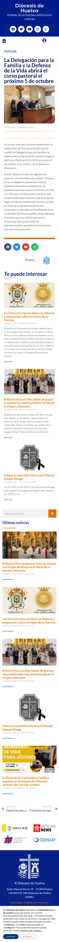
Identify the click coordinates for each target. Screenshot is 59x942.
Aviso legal (16, 902)
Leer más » (8, 361)
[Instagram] (37, 29)
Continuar (10, 936)
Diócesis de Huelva (29, 8)
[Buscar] (52, 513)
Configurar (28, 936)
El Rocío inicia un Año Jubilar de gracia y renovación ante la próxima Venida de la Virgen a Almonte (29, 402)
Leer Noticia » (8, 579)
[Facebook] (13, 29)
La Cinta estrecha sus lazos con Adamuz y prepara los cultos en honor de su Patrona (29, 316)
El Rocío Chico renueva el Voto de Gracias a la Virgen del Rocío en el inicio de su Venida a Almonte (29, 567)
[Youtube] (29, 29)
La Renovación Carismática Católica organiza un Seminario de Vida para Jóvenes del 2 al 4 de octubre (25, 781)
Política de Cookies (31, 930)
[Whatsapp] (46, 29)
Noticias (10, 51)
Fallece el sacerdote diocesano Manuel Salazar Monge (29, 477)
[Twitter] (21, 29)
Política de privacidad (36, 902)
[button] (4, 41)
